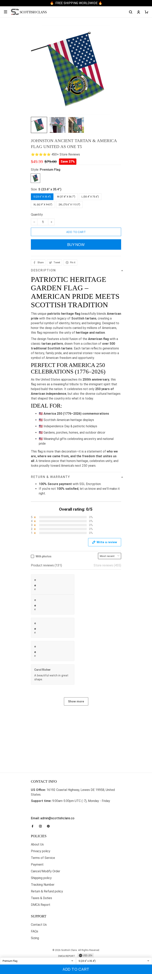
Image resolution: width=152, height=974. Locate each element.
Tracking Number (42, 884)
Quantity (37, 214)
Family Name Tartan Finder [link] (49, 813)
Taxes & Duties (41, 898)
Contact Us (39, 925)
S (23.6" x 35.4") (49, 189)
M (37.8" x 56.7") (66, 196)
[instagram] (41, 826)
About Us (37, 844)
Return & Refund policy (47, 891)
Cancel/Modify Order (45, 871)
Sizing (35, 938)
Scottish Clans (41, 807)
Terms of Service (43, 858)
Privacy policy (40, 851)
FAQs (34, 931)
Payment (37, 864)
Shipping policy (41, 878)
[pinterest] (49, 826)
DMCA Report (40, 905)
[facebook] (33, 826)
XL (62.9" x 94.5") (42, 204)
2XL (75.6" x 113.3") (69, 204)
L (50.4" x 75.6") (90, 196)
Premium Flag (50, 169)
